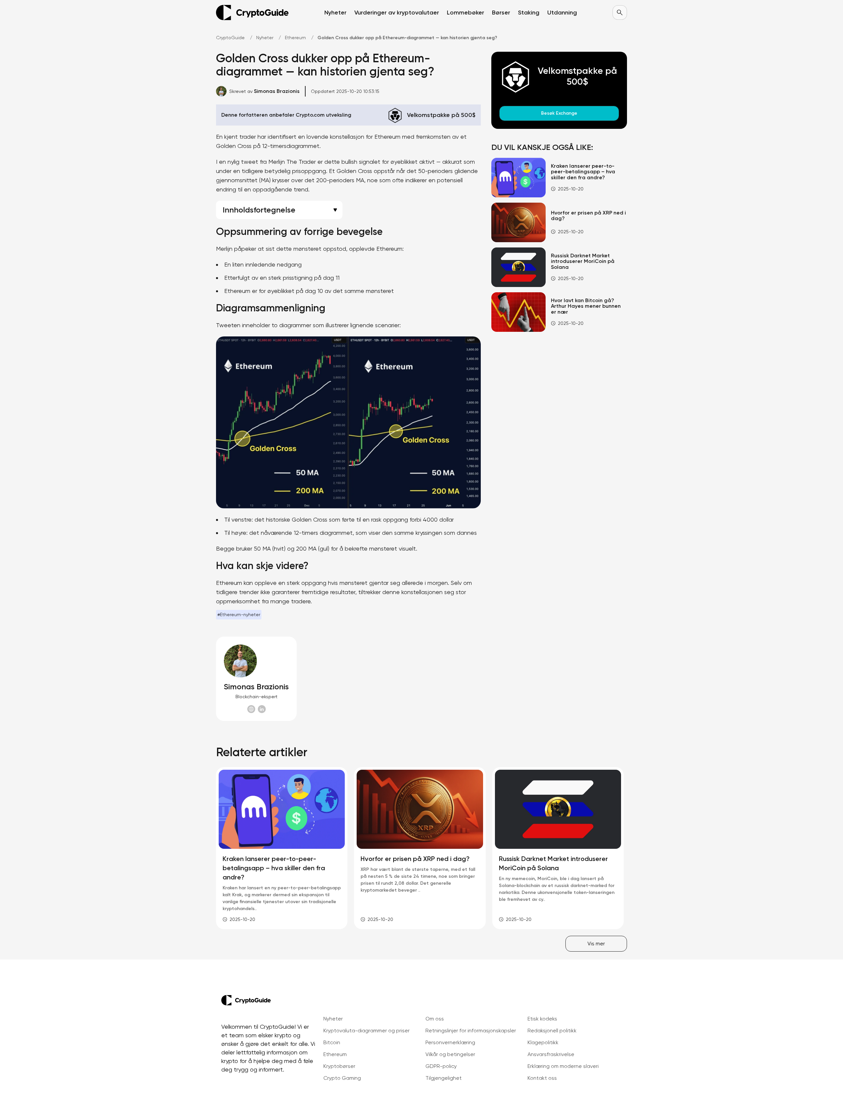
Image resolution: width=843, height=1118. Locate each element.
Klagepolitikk (543, 1042)
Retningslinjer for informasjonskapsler (470, 1030)
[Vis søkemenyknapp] (619, 12)
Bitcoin (331, 1042)
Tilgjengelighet (443, 1078)
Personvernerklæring (450, 1042)
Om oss (434, 1019)
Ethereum (335, 1054)
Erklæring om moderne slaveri (563, 1066)
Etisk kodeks (542, 1019)
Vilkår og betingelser (450, 1054)
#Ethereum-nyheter (238, 614)
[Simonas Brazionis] (256, 661)
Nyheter (333, 1019)
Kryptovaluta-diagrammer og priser (366, 1030)
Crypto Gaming (342, 1078)
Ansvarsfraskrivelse (551, 1054)
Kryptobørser (339, 1066)
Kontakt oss (542, 1078)
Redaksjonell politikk (552, 1030)
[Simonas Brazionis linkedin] (262, 709)
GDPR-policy (441, 1066)
